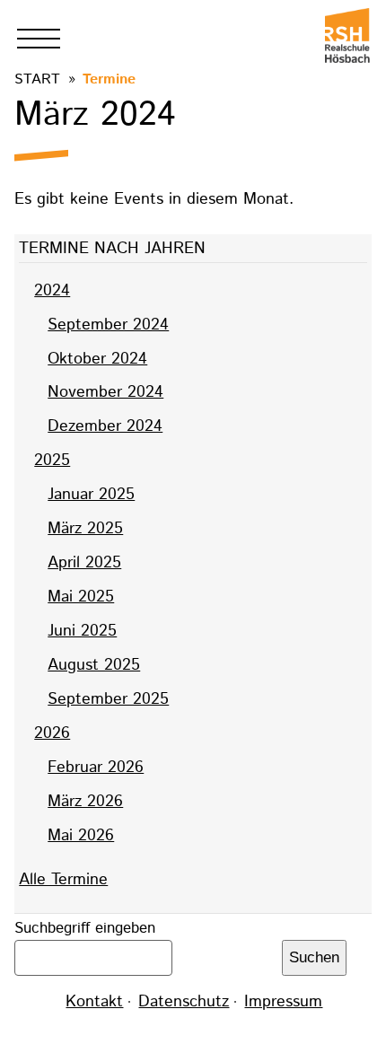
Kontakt (94, 1002)
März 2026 (85, 801)
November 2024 (105, 392)
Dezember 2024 (105, 426)
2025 (52, 460)
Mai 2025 (81, 597)
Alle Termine (63, 879)
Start (37, 79)
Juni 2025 (82, 631)
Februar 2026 (96, 767)
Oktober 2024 (97, 359)
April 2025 (84, 563)
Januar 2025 (91, 494)
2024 (52, 291)
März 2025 (85, 528)
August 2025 (94, 665)
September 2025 (108, 699)
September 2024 (108, 325)
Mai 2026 (81, 835)
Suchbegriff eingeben (84, 928)
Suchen (314, 957)
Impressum (283, 1002)
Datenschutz (183, 1002)
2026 (52, 733)
